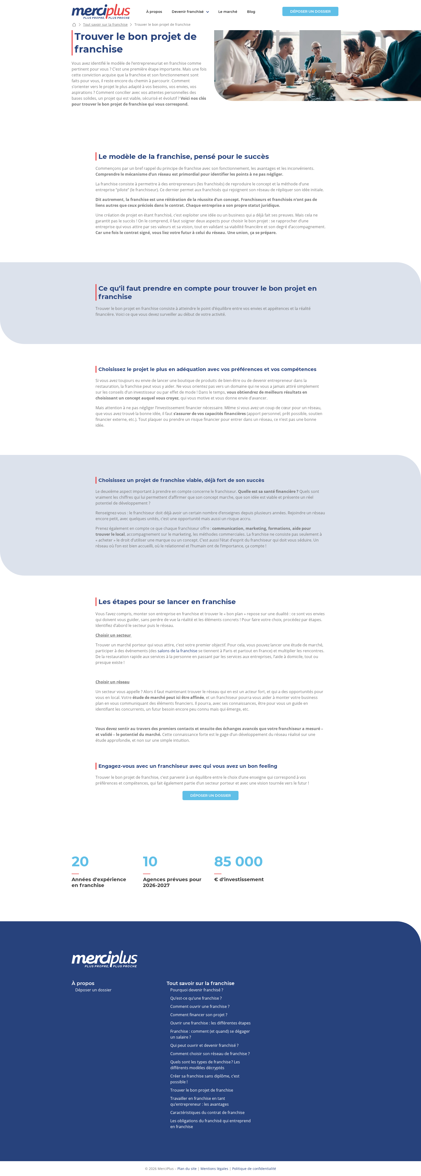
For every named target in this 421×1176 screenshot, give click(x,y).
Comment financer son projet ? (198, 1014)
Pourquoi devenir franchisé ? (196, 990)
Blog (251, 11)
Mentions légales (214, 1168)
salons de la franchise (177, 650)
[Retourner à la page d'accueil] (101, 11)
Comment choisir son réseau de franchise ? (210, 1053)
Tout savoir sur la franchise (105, 24)
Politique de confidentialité (254, 1168)
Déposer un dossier (310, 11)
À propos (154, 11)
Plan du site (187, 1168)
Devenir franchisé (188, 11)
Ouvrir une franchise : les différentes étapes (210, 1023)
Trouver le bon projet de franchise (201, 1090)
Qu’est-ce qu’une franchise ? (196, 998)
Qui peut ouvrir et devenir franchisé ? (204, 1045)
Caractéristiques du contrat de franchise (207, 1112)
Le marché (227, 11)
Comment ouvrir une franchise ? (200, 1006)
